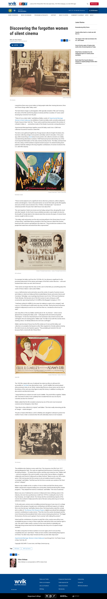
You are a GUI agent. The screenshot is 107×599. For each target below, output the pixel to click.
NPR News (17, 548)
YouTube (25, 385)
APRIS (86, 15)
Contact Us (80, 582)
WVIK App (42, 589)
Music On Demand (26, 15)
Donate (95, 4)
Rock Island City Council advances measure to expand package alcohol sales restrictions (86, 61)
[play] (10, 10)
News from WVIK (13, 15)
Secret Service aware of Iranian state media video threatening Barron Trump (85, 46)
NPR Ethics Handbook (83, 585)
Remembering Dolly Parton (82, 27)
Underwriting (81, 579)
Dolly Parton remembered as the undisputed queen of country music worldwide (84, 53)
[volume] (14, 10)
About (92, 15)
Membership (61, 589)
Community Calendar (77, 15)
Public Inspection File (63, 582)
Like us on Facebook (44, 585)
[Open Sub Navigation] (19, 15)
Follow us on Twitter (44, 579)
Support (53, 15)
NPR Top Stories (27, 548)
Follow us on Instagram (45, 582)
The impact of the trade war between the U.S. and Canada (86, 39)
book (30, 137)
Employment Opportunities (65, 579)
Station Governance (63, 585)
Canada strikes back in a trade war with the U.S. (85, 33)
